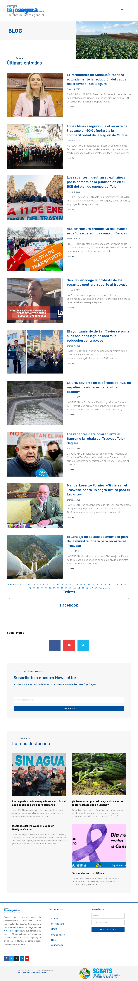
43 (74, 588)
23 (97, 584)
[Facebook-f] (55, 645)
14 (62, 584)
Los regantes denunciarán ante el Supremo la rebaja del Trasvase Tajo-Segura (96, 438)
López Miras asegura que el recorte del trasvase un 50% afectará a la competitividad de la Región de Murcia (97, 130)
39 (58, 588)
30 (124, 584)
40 (62, 588)
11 (50, 584)
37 (50, 588)
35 (42, 588)
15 (66, 584)
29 (121, 584)
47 (91, 588)
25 (105, 584)
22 (93, 584)
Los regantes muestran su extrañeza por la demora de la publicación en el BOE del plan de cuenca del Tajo (96, 182)
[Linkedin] (22, 958)
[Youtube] (69, 645)
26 (109, 584)
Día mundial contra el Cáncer (89, 873)
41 (66, 588)
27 (112, 584)
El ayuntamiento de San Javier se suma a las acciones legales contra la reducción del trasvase (98, 336)
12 (54, 584)
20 (85, 584)
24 (100, 584)
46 (87, 588)
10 (47, 584)
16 (70, 584)
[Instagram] (16, 958)
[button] (122, 9)
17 (73, 584)
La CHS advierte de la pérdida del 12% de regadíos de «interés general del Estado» (99, 387)
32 (30, 588)
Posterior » (104, 588)
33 (34, 588)
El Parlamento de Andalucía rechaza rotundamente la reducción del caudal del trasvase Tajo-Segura (97, 79)
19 (81, 584)
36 (46, 588)
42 (70, 588)
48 (95, 588)
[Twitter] (83, 645)
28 (116, 584)
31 (128, 584)
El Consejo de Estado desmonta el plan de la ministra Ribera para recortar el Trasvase (97, 541)
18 (77, 584)
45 (83, 588)
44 (78, 588)
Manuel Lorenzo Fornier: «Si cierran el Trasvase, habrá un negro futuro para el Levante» (98, 490)
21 (89, 584)
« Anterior (13, 584)
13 (58, 584)
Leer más (70, 107)
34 (38, 588)
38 (54, 588)
